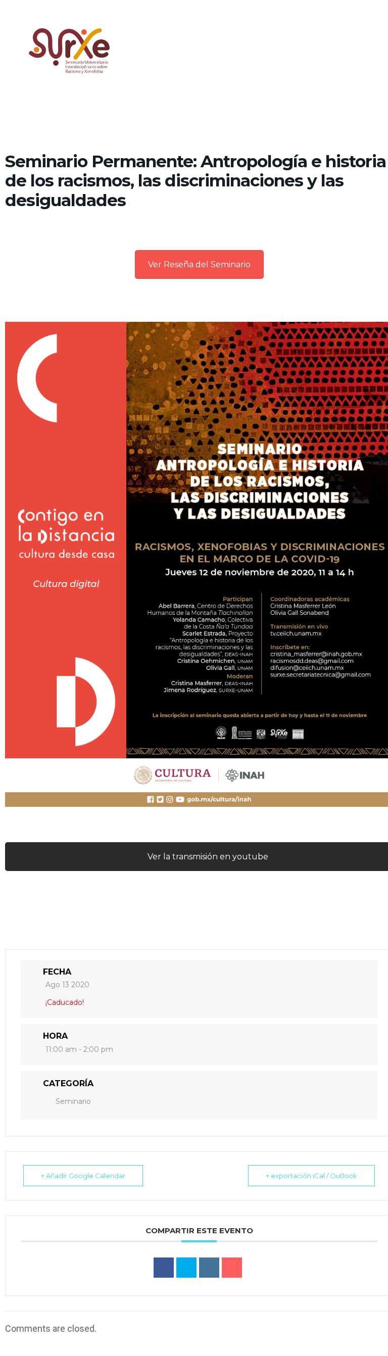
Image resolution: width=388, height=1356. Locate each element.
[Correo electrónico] (232, 1267)
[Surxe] (69, 50)
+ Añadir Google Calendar (83, 1176)
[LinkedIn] (209, 1267)
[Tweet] (186, 1267)
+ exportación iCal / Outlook (311, 1176)
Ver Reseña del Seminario (199, 264)
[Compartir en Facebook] (164, 1267)
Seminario (73, 1101)
